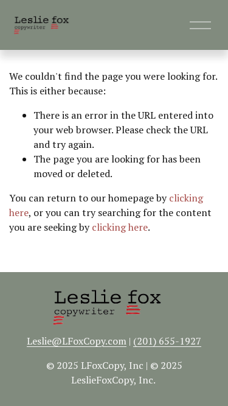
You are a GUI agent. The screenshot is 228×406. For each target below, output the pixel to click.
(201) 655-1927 (167, 341)
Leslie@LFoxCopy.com (76, 341)
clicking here (120, 227)
